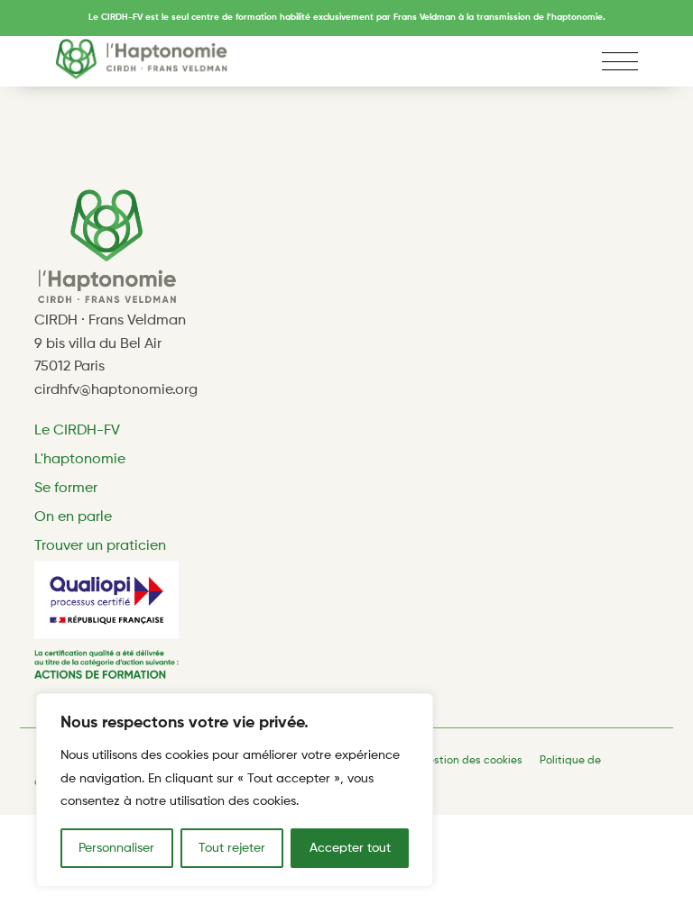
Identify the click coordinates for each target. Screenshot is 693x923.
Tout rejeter (232, 848)
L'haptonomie (79, 459)
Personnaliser (116, 848)
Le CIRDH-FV (77, 431)
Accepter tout (350, 848)
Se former (65, 488)
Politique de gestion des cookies (439, 760)
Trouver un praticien (100, 546)
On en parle (73, 517)
